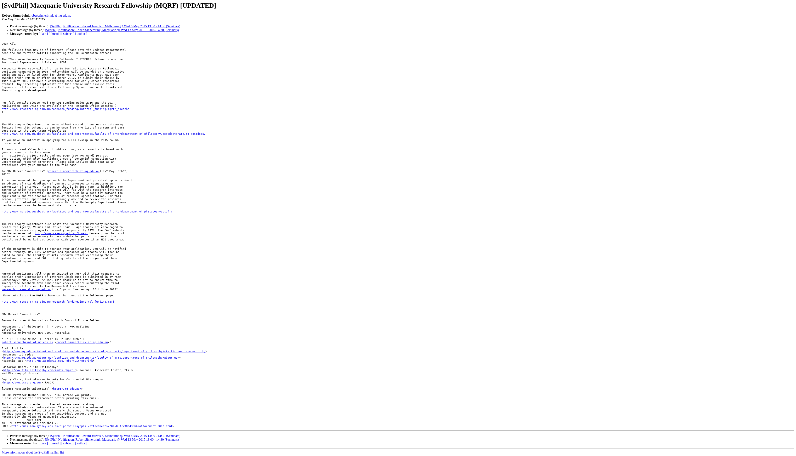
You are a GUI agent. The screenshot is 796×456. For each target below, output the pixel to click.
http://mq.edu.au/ (67, 388)
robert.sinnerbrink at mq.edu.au (50, 15)
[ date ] (43, 33)
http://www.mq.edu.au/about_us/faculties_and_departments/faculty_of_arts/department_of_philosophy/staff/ (87, 211)
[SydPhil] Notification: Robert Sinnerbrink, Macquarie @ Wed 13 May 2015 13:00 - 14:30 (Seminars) (112, 30)
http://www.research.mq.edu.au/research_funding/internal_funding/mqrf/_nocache (65, 108)
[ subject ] (67, 33)
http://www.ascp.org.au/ (22, 382)
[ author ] (81, 33)
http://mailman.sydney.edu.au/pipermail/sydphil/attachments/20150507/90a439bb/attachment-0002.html (92, 426)
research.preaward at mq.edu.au (26, 289)
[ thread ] (55, 33)
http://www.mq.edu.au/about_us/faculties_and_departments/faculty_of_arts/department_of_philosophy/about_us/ (91, 357)
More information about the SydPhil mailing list (33, 452)
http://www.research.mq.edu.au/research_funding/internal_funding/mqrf (58, 301)
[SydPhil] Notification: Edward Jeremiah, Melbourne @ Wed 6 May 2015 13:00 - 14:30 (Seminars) (115, 26)
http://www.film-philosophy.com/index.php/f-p (39, 370)
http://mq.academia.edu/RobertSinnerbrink (60, 360)
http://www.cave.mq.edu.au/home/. (61, 233)
